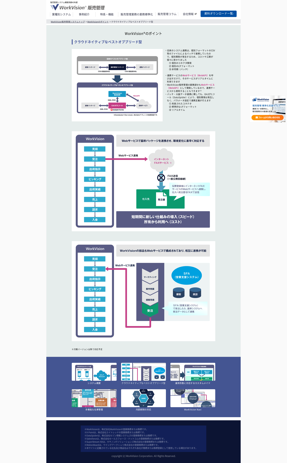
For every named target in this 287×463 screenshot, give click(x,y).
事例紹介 (84, 14)
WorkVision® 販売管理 (77, 7)
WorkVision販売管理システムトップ (68, 22)
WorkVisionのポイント (98, 22)
